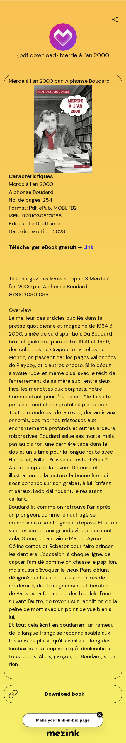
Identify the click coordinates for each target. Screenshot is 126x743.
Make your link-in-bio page (63, 720)
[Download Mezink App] (63, 732)
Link (88, 247)
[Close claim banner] (100, 715)
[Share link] (114, 19)
